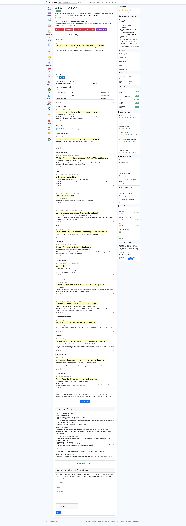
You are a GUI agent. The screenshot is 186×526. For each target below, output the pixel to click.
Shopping (49, 117)
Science (49, 111)
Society (49, 123)
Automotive (49, 9)
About (82, 521)
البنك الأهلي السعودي (92, 83)
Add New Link (85, 401)
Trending (112, 521)
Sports (49, 129)
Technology (49, 135)
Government (49, 65)
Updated (93, 2)
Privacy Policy (136, 521)
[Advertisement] (85, 62)
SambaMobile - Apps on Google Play (69, 129)
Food (49, 59)
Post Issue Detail (101, 29)
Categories (102, 2)
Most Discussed (84, 2)
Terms (122, 521)
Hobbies (49, 78)
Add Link (93, 521)
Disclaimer (128, 521)
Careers (49, 21)
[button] (89, 463)
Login (109, 2)
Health (49, 71)
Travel (49, 142)
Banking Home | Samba (64, 83)
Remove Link (100, 521)
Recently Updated (126, 156)
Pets (49, 92)
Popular (107, 521)
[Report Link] (113, 102)
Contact (87, 521)
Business (49, 15)
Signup (116, 2)
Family (49, 40)
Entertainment (49, 34)
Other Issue (90, 29)
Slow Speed (69, 29)
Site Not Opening (80, 29)
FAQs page (136, 46)
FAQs (118, 521)
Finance (49, 53)
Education (49, 28)
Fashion (49, 46)
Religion (49, 104)
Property (49, 98)
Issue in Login (59, 29)
